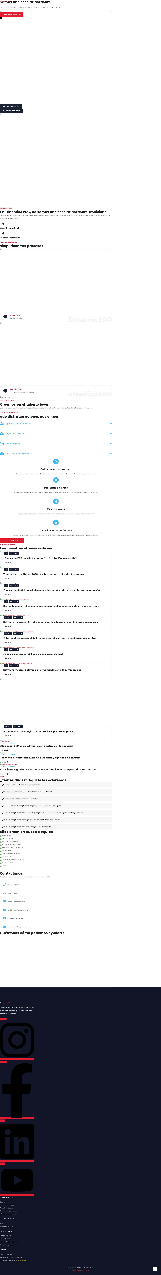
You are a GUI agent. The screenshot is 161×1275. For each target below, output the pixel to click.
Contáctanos (50, 7)
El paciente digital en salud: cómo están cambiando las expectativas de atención (51, 590)
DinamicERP (15, 315)
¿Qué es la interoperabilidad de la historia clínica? (33, 654)
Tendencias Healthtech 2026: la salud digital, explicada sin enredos (43, 574)
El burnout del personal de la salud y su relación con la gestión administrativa (49, 638)
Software (14, 553)
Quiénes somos (7, 7)
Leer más (8, 562)
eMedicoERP (15, 389)
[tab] (56, 423)
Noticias (31, 7)
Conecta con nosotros (12, 541)
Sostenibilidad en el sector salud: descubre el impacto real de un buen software (51, 606)
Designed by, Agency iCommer (80, 1270)
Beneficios (20, 7)
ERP (6, 553)
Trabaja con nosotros (11, 14)
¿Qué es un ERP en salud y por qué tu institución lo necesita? (40, 558)
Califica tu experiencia (11, 111)
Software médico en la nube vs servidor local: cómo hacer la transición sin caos (50, 622)
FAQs (40, 7)
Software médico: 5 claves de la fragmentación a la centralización (42, 670)
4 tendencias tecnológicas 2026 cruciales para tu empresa (38, 731)
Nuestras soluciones (11, 106)
